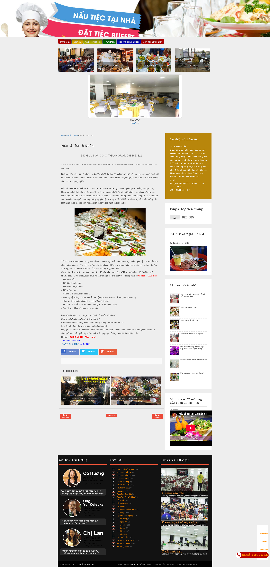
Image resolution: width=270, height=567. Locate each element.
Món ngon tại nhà (123, 479)
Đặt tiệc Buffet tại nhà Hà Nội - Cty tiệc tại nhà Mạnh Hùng (192, 348)
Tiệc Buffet (190, 66)
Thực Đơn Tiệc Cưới (188, 307)
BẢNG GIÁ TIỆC (70, 344)
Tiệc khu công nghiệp (125, 516)
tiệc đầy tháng (122, 534)
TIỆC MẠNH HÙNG (137, 564)
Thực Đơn (120, 491)
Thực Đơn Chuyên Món (126, 497)
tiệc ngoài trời (122, 522)
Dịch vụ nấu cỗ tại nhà (125, 469)
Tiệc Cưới (151, 66)
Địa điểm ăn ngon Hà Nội (179, 243)
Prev (133, 123)
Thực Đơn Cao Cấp (124, 494)
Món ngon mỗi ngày (152, 42)
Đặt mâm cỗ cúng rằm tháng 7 (192, 373)
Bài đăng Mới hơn (65, 416)
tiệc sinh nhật (122, 525)
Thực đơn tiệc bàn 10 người (191, 334)
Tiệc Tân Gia (73, 66)
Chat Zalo (264, 541)
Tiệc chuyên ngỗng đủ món (127, 510)
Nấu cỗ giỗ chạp (123, 482)
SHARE (72, 352)
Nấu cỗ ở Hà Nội (72, 135)
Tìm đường (264, 533)
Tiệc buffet (121, 506)
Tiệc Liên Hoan (122, 503)
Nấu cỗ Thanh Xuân (77, 146)
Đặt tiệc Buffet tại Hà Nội (126, 540)
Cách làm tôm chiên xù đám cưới (193, 360)
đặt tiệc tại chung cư (124, 544)
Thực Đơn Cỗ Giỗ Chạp (189, 320)
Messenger (264, 549)
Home (63, 135)
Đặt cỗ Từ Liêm (122, 537)
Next (137, 123)
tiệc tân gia (121, 528)
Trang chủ (111, 415)
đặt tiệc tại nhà (122, 547)
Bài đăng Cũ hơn (157, 416)
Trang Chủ (65, 42)
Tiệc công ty (121, 513)
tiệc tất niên (121, 531)
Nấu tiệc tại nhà (123, 488)
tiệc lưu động (122, 519)
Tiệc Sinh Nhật (112, 66)
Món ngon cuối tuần (124, 472)
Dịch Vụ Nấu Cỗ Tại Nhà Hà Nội (83, 564)
